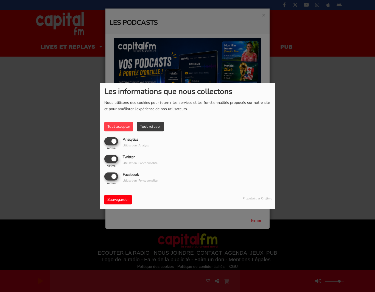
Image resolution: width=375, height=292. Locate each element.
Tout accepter (118, 126)
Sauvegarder (118, 199)
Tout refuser (150, 126)
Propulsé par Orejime (257, 198)
